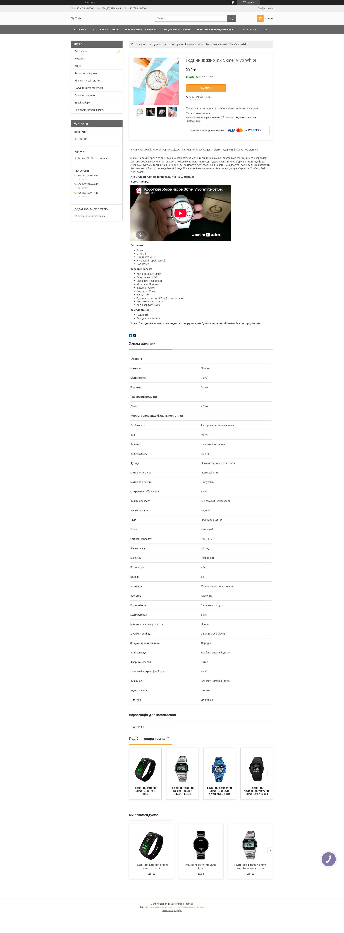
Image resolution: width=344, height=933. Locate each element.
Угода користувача (177, 29)
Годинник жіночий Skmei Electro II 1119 (145, 790)
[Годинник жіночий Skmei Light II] (201, 842)
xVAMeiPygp (160, 149)
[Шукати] (231, 18)
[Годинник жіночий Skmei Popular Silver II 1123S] (182, 766)
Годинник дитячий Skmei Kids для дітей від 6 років (220, 790)
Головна (80, 29)
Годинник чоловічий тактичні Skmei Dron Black (257, 790)
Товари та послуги (147, 44)
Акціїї (78, 66)
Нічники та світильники (88, 80)
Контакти (249, 29)
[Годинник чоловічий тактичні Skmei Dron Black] (257, 766)
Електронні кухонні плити (89, 109)
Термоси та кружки (86, 73)
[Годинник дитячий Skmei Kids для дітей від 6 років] (220, 766)
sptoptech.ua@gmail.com (91, 216)
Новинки (79, 58)
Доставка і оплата (106, 29)
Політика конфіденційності (216, 29)
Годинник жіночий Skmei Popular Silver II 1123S (183, 790)
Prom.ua (189, 904)
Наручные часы (194, 44)
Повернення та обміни (141, 29)
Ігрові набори (82, 102)
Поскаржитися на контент (162, 907)
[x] (134, 336)
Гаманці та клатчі (85, 95)
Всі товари (81, 51)
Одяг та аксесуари (172, 44)
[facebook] (130, 336)
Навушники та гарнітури (89, 88)
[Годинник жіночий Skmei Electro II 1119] (145, 766)
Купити (206, 88)
